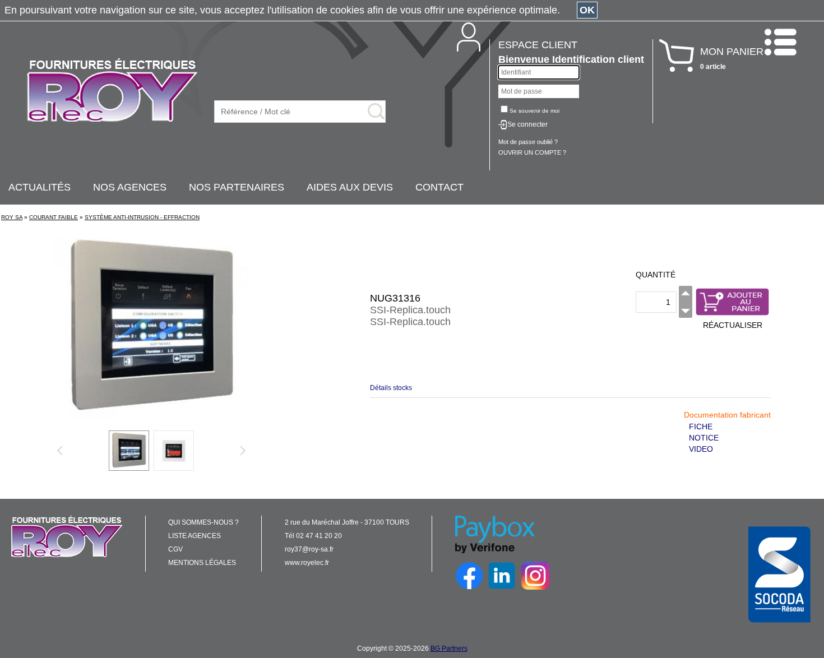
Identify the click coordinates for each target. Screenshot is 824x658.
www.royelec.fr (307, 563)
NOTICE (704, 437)
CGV (175, 549)
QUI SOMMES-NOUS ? (203, 522)
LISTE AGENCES (194, 536)
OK (587, 10)
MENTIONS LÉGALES (202, 563)
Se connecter (527, 124)
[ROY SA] (112, 90)
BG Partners (448, 648)
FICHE (700, 426)
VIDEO (701, 448)
